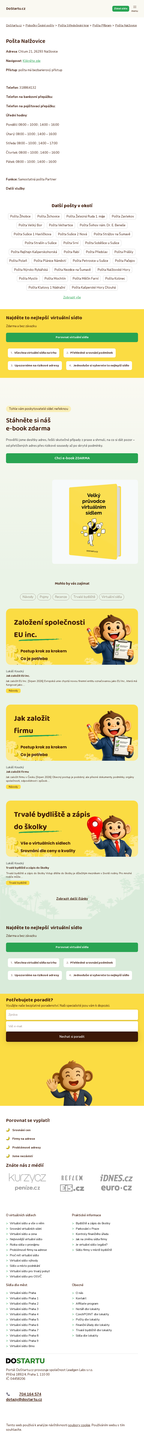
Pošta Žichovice (48, 216)
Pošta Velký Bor (30, 225)
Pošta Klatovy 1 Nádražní (46, 287)
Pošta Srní (70, 243)
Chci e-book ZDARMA (72, 458)
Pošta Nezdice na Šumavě (72, 270)
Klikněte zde (31, 61)
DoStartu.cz (16, 9)
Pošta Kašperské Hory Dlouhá (94, 287)
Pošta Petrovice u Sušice (90, 261)
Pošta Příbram (101, 25)
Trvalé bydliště (84, 597)
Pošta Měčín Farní (85, 278)
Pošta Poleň (18, 261)
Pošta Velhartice (61, 225)
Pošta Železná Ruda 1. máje (85, 216)
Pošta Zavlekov (123, 216)
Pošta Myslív (28, 278)
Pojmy (44, 597)
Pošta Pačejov (125, 261)
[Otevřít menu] (134, 9)
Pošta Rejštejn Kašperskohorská (34, 252)
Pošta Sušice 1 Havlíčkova (32, 234)
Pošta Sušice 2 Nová (72, 234)
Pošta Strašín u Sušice (41, 243)
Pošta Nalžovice (126, 25)
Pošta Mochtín (55, 278)
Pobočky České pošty (40, 25)
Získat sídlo (120, 9)
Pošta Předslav (97, 252)
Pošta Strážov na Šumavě (112, 234)
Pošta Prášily (123, 252)
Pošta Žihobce (20, 216)
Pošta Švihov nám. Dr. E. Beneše (102, 225)
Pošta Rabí (71, 252)
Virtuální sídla (112, 597)
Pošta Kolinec (115, 278)
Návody (27, 597)
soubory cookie (79, 1425)
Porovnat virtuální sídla (72, 337)
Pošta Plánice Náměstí (50, 261)
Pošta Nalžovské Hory (114, 270)
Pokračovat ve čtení (72, 681)
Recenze (61, 597)
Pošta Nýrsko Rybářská (31, 270)
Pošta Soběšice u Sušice (102, 243)
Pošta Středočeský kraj (73, 25)
